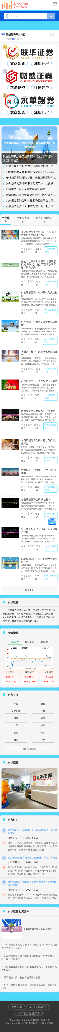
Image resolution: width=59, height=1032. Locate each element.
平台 (16, 703)
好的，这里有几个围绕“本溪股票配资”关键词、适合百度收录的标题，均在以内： (38, 264)
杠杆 (43, 710)
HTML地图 (44, 1019)
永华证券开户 (51, 283)
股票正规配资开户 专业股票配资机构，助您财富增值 (32, 857)
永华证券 (16, 1007)
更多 (52, 34)
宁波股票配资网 (50, 250)
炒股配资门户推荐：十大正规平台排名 (39, 471)
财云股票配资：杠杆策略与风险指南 (39, 294)
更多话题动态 (29, 748)
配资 (16, 732)
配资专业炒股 (51, 370)
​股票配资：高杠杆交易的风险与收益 (22, 977)
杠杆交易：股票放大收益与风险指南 (39, 323)
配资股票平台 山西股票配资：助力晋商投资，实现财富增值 (32, 831)
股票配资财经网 (36, 1023)
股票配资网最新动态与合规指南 (38, 410)
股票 (16, 717)
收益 (16, 739)
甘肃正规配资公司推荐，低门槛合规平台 (39, 442)
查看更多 (29, 589)
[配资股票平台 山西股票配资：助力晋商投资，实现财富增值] (29, 145)
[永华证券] (15, 5)
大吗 (16, 725)
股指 (43, 703)
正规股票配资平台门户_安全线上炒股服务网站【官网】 (38, 233)
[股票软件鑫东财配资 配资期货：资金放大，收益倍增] (12, 929)
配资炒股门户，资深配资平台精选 (39, 381)
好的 (43, 732)
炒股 (43, 725)
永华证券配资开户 (50, 311)
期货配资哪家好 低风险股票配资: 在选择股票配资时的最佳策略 (32, 883)
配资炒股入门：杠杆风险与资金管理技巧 (39, 560)
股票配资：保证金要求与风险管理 (25, 189)
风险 (43, 717)
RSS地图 (34, 1019)
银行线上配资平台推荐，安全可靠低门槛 (39, 530)
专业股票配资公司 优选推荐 (36, 499)
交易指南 (16, 710)
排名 (43, 739)
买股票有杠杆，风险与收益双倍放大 (39, 353)
